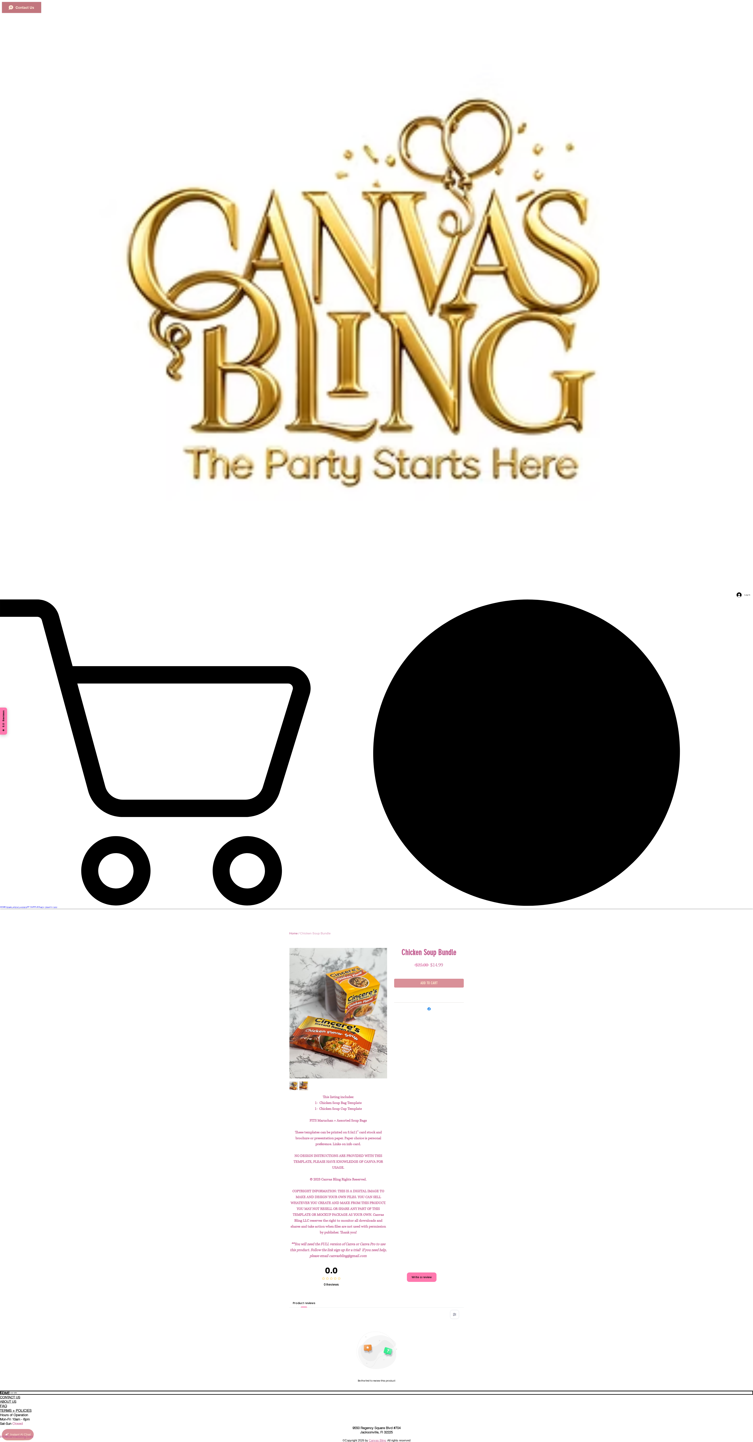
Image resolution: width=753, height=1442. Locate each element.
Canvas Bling (377, 1440)
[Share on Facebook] (429, 1009)
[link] (376, 752)
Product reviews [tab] (304, 1303)
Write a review (422, 1277)
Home (293, 933)
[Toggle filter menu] (454, 1314)
